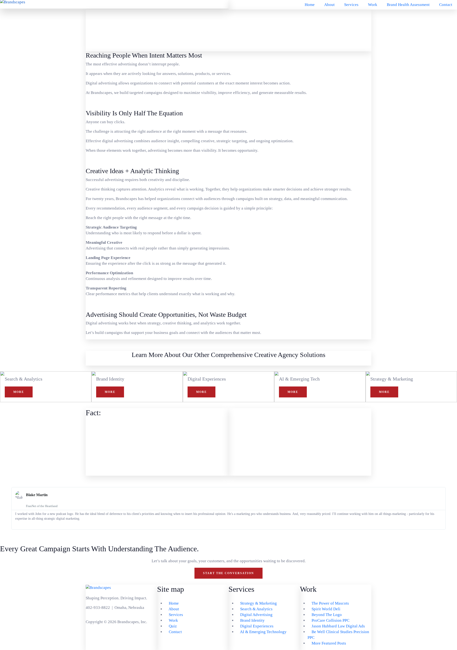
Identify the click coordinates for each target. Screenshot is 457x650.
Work (372, 4)
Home (310, 4)
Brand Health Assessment (408, 4)
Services (351, 4)
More (18, 392)
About (329, 4)
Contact (445, 4)
